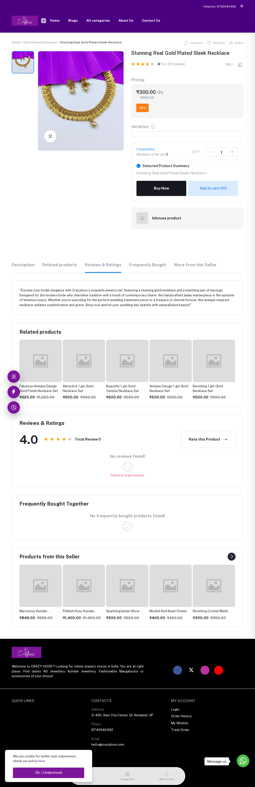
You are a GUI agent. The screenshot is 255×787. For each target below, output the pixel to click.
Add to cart (213, 188)
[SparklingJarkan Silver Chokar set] (127, 586)
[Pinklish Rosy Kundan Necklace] (84, 586)
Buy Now (161, 188)
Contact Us (151, 20)
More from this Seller (195, 264)
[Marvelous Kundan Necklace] (40, 586)
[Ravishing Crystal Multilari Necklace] (214, 586)
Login (175, 709)
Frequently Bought (147, 264)
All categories (98, 20)
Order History (181, 716)
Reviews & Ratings (103, 264)
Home (55, 20)
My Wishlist (179, 723)
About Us (126, 20)
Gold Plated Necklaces (40, 42)
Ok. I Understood (48, 773)
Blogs (73, 20)
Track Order (180, 730)
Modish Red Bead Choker (168, 611)
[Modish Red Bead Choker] (170, 586)
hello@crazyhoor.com (107, 744)
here (41, 761)
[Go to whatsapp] (243, 761)
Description (23, 264)
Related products (59, 264)
